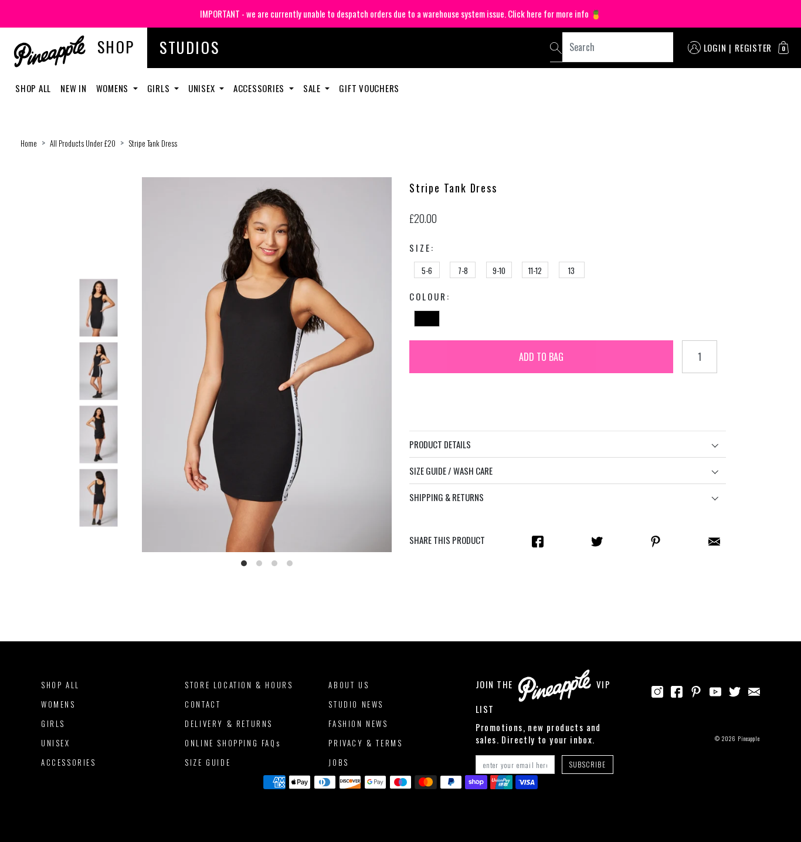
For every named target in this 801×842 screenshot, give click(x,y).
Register (753, 47)
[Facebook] (677, 690)
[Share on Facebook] (538, 540)
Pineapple (749, 738)
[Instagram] (657, 690)
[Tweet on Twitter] (597, 540)
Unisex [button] (202, 88)
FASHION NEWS (358, 723)
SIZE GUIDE (207, 762)
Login (715, 47)
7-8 (463, 270)
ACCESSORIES (68, 762)
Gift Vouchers (369, 88)
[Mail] (714, 540)
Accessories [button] (260, 88)
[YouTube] (715, 690)
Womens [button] (113, 88)
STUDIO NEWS (355, 704)
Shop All (33, 88)
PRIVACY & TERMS (365, 743)
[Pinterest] (696, 690)
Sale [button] (313, 88)
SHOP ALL (60, 685)
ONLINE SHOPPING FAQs (232, 743)
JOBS (338, 762)
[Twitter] (735, 690)
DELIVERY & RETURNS (229, 723)
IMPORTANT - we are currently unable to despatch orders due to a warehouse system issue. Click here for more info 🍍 (401, 13)
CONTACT (202, 704)
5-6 (427, 270)
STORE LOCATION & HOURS (239, 685)
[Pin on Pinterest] (655, 540)
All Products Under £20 (83, 143)
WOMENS (58, 704)
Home (29, 143)
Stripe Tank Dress (152, 143)
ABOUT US (348, 685)
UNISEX (55, 743)
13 (571, 270)
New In (73, 88)
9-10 (499, 270)
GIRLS (53, 723)
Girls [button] (159, 88)
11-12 (535, 270)
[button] (783, 47)
